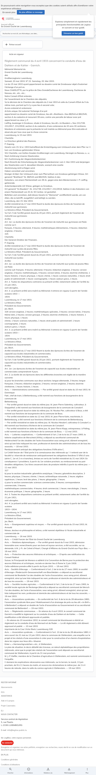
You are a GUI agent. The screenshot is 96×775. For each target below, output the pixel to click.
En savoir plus (8, 12)
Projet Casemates (8, 706)
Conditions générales (9, 760)
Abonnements (6, 687)
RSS (2, 692)
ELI (2, 711)
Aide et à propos (7, 701)
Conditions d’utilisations (10, 765)
